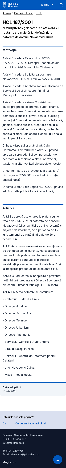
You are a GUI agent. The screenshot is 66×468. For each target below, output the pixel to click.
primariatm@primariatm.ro (24, 454)
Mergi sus (8, 462)
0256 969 (18, 450)
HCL (39, 13)
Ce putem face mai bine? (30, 423)
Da (4, 423)
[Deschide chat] (57, 459)
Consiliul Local (23, 13)
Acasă (7, 13)
